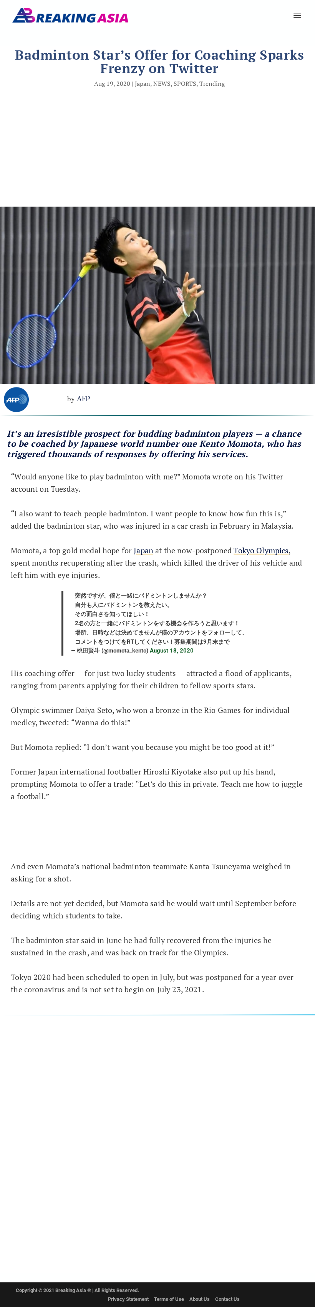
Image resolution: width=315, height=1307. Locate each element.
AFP (83, 398)
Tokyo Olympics (261, 550)
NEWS (162, 83)
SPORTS (185, 83)
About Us (199, 1299)
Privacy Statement (128, 1299)
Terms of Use (169, 1299)
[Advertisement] (157, 149)
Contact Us (227, 1299)
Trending (212, 83)
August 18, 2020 (172, 650)
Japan (142, 83)
